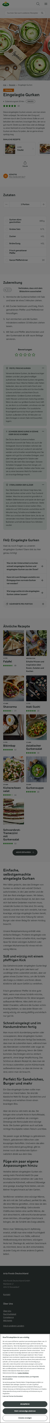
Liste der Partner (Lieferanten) (13, 1396)
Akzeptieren (25, 1404)
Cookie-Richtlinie (23, 1373)
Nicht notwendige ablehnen (25, 1411)
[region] (25, 1378)
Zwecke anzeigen (25, 1418)
